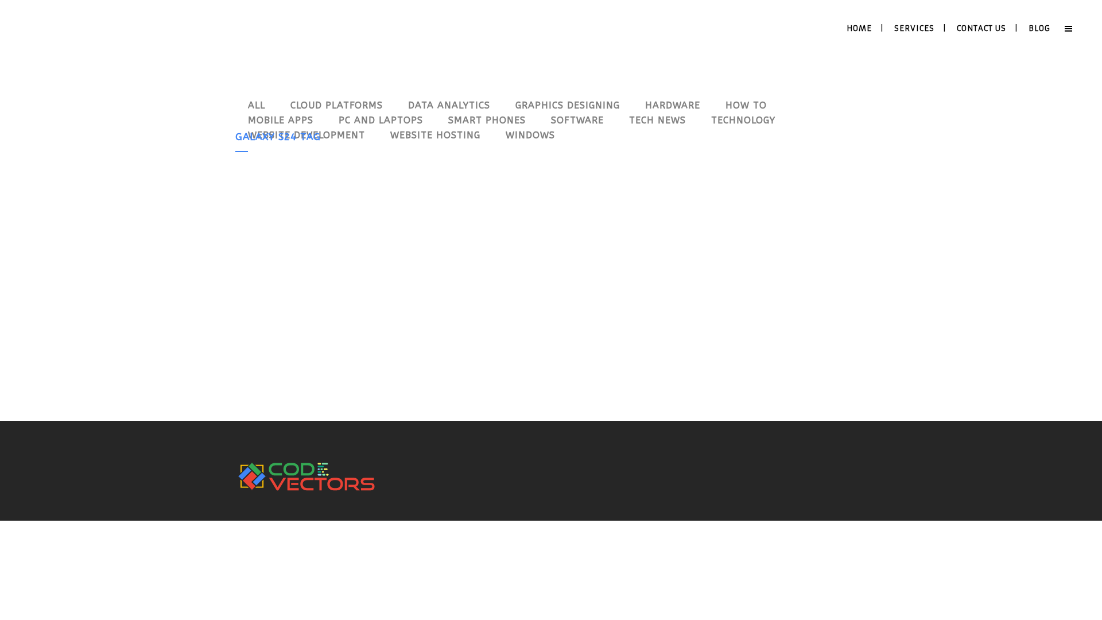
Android (324, 323)
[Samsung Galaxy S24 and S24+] (335, 237)
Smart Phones (362, 323)
